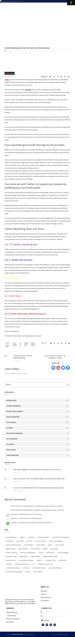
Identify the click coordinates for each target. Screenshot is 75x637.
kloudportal (13, 518)
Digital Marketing (12, 417)
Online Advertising (10, 560)
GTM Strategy (11, 422)
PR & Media (10, 444)
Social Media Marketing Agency (14, 572)
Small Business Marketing (13, 568)
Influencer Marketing (14, 433)
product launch (63, 560)
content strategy (28, 545)
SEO (34, 564)
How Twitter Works (15, 344)
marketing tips (23, 556)
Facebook (45, 549)
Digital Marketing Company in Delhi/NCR (53, 510)
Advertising (31, 537)
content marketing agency (56, 541)
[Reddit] (68, 76)
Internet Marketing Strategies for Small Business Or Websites (35, 523)
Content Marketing (13, 406)
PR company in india (50, 560)
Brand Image (19, 541)
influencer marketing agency (28, 552)
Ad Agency (22, 537)
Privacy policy (64, 634)
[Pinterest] (57, 76)
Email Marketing (35, 549)
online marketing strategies (26, 560)
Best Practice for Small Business (60, 537)
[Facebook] (54, 76)
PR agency (39, 560)
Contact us (46, 608)
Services (10, 608)
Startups (28, 572)
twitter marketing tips (33, 344)
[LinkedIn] (61, 76)
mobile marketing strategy (50, 556)
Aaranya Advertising (8, 345)
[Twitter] (50, 76)
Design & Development (14, 411)
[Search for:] (37, 384)
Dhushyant (13, 523)
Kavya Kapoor (14, 514)
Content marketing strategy (13, 545)
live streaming (50, 552)
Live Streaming (11, 439)
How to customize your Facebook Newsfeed (22, 506)
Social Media (9, 73)
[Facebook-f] (43, 624)
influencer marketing (11, 552)
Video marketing (37, 572)
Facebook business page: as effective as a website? (49, 506)
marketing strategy (11, 556)
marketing (28, 90)
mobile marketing (35, 556)
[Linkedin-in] (50, 624)
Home (9, 19)
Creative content (59, 545)
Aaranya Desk (11, 400)
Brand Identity (9, 541)
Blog (21, 19)
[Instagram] (54, 624)
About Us (45, 586)
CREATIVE (50, 545)
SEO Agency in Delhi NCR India (45, 564)
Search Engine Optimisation (22, 564)
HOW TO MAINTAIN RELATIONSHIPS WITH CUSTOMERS (25, 510)
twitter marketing (26, 344)
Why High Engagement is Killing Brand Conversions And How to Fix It (37, 469)
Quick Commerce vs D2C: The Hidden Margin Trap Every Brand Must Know (39, 478)
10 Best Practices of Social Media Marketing (30, 518)
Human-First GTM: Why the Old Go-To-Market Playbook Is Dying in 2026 (38, 488)
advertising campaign (43, 537)
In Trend (9, 428)
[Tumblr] (65, 76)
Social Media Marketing (55, 568)
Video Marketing (12, 455)
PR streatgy (9, 564)
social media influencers (39, 568)
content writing (40, 545)
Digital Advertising (10, 549)
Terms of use (55, 634)
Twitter (7, 80)
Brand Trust (29, 541)
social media (26, 568)
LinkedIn (41, 552)
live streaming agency (63, 552)
